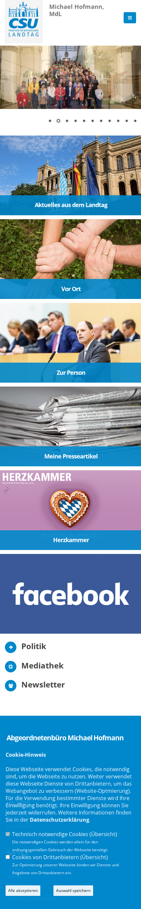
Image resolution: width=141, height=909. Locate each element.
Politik (33, 646)
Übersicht (103, 834)
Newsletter (43, 684)
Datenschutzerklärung (59, 819)
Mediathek (42, 665)
